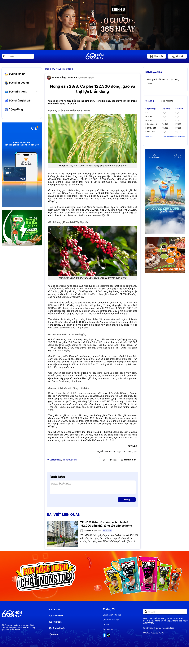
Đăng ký (179, 56)
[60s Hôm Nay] (94, 56)
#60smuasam (70, 459)
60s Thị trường (65, 68)
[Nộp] (4, 56)
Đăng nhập (158, 56)
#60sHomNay (54, 459)
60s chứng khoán (19, 100)
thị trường (108, 437)
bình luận (130, 459)
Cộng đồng (15, 109)
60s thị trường (17, 91)
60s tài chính (16, 73)
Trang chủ (50, 68)
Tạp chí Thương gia (127, 451)
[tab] (149, 101)
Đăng (127, 499)
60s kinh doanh (18, 82)
